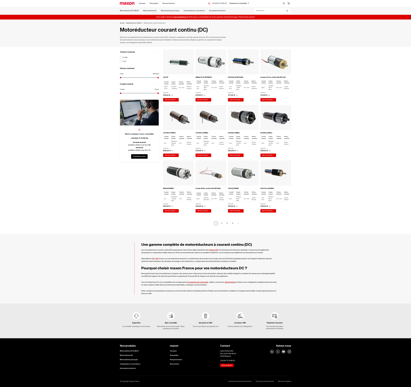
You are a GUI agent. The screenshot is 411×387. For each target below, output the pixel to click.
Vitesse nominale (127, 68)
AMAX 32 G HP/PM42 (204, 77)
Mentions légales (284, 381)
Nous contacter (227, 365)
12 (124, 61)
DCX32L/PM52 (234, 133)
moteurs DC (213, 250)
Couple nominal (126, 84)
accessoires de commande (198, 282)
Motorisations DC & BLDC (129, 10)
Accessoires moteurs (217, 10)
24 (125, 57)
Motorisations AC (150, 10)
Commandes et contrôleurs (194, 10)
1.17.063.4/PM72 (169, 133)
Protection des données (265, 381)
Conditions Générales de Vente (240, 381)
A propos (142, 3)
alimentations (230, 282)
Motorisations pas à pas (170, 10)
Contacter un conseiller (238, 3)
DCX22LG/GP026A (235, 77)
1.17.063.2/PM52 (202, 133)
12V (153, 258)
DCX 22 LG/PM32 (267, 188)
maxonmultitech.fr (180, 17)
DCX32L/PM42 (266, 133)
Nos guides (154, 3)
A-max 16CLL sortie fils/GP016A (208, 188)
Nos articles (174, 364)
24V (156, 258)
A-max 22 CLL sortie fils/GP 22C (273, 77)
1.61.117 (165, 77)
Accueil (122, 23)
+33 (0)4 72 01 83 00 (219, 3)
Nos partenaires (168, 3)
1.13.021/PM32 (233, 188)
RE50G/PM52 (168, 188)
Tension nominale (127, 52)
